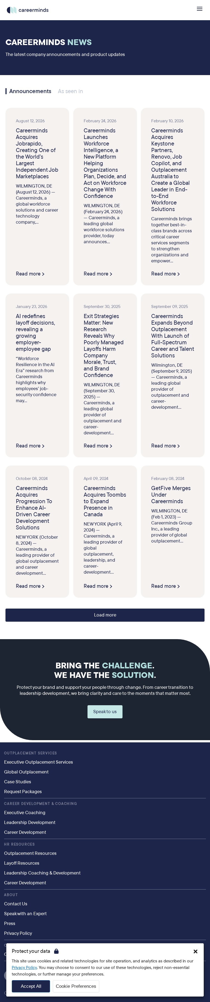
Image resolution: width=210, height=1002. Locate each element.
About (11, 895)
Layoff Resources (21, 863)
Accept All (31, 986)
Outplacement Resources (30, 853)
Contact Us (15, 904)
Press (9, 923)
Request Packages (23, 791)
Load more (105, 615)
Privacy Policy (18, 933)
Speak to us (105, 711)
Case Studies (17, 782)
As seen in (70, 91)
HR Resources (19, 844)
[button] (195, 951)
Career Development (25, 832)
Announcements (30, 91)
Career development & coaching (40, 804)
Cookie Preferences (76, 986)
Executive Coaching (24, 813)
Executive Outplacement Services (38, 762)
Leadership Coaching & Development (42, 873)
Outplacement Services (30, 753)
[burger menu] (200, 8)
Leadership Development (30, 822)
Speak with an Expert (25, 914)
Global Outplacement (26, 772)
